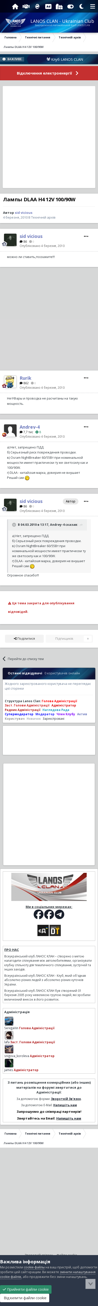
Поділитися (26, 638)
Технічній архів (43, 217)
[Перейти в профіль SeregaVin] (9, 1021)
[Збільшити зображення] (27, 478)
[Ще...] (86, 236)
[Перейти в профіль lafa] (9, 1035)
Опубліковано (42, 246)
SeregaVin (11, 1028)
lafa (7, 1042)
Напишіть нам (65, 1105)
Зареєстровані (53, 718)
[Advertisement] (49, 137)
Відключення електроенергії (44, 73)
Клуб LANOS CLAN (58, 59)
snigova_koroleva (16, 1056)
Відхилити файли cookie (24, 1297)
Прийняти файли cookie (27, 1289)
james (8, 1070)
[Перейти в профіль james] (9, 1063)
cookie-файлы (34, 1267)
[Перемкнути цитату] (14, 525)
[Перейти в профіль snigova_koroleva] (9, 1049)
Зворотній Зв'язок (66, 1099)
